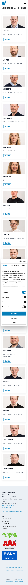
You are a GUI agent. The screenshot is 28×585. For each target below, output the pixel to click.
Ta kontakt (5, 523)
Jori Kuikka (6, 60)
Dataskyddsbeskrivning (14, 567)
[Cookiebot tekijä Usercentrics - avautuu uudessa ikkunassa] (19, 261)
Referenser (5, 521)
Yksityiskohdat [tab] (14, 265)
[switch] (24, 297)
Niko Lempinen (7, 351)
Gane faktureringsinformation (12, 511)
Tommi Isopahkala (8, 469)
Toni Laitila (6, 235)
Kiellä (14, 322)
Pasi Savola (6, 382)
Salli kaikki (14, 313)
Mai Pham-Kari (7, 176)
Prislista (4, 529)
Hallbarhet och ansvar (9, 526)
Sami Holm (6, 411)
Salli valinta (14, 318)
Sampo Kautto (7, 89)
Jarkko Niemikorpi (8, 118)
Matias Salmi (6, 205)
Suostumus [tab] (5, 265)
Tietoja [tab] (23, 265)
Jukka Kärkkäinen (8, 440)
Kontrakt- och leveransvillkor (14, 571)
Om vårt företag (7, 519)
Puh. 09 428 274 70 (8, 505)
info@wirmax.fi (7, 507)
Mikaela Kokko (7, 147)
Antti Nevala (6, 31)
